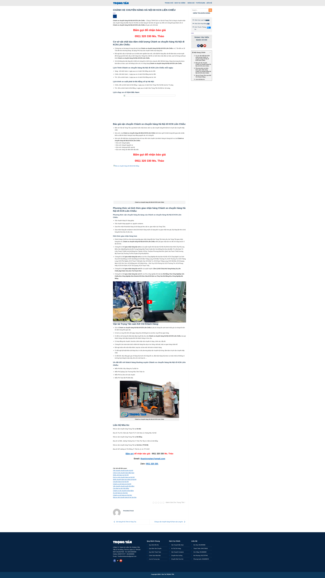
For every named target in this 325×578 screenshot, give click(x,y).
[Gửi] (210, 10)
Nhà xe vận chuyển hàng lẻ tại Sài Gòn (124, 497)
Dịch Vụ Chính (180, 3)
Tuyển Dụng (200, 3)
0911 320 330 (152, 464)
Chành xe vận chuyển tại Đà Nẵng (123, 490)
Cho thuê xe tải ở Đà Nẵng (121, 488)
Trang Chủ (169, 3)
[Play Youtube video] (149, 301)
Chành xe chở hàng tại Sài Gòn (122, 495)
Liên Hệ (209, 3)
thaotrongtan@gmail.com (152, 458)
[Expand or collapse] (210, 52)
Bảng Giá (191, 3)
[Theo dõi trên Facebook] (198, 45)
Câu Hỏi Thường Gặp (154, 559)
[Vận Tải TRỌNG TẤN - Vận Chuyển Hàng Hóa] (121, 3)
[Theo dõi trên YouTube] (204, 45)
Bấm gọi (130, 453)
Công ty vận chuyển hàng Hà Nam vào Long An (168, 521)
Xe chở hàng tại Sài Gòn (120, 493)
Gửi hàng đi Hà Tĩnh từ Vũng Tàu (126, 521)
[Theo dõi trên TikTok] (201, 45)
